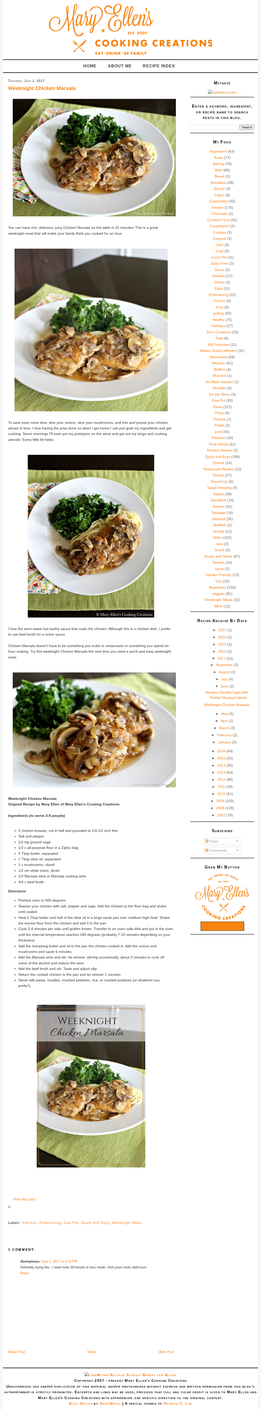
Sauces (219, 506)
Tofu (218, 581)
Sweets (218, 562)
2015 (221, 758)
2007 (221, 815)
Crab (220, 251)
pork (218, 432)
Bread (219, 176)
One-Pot (71, 1223)
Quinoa (218, 463)
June (224, 686)
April (225, 721)
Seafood (218, 519)
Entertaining (50, 1223)
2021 (222, 630)
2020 (222, 637)
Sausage (218, 513)
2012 (221, 779)
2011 (221, 787)
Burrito (219, 189)
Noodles (219, 388)
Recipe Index (159, 66)
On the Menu (219, 394)
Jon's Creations (218, 332)
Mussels (219, 375)
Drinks (219, 282)
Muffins (219, 369)
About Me (120, 66)
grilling (218, 313)
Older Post (166, 1352)
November (225, 665)
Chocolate (219, 214)
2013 (221, 772)
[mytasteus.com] (222, 92)
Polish (219, 425)
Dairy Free (219, 263)
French (219, 301)
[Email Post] (8, 1215)
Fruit (219, 307)
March (224, 728)
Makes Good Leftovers (218, 351)
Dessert (218, 276)
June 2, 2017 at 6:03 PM (59, 1261)
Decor (219, 270)
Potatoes (218, 438)
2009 (220, 801)
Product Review (219, 450)
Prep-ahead (218, 444)
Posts (213, 841)
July (225, 679)
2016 (221, 751)
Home (90, 66)
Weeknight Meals (127, 1223)
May (225, 714)
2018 (222, 651)
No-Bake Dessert (219, 382)
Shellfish (219, 525)
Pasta (217, 407)
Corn (220, 245)
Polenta (219, 419)
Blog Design (81, 1403)
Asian (218, 158)
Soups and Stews (218, 556)
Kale (219, 338)
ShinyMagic (110, 1403)
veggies (218, 594)
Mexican (218, 363)
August (225, 672)
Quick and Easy (95, 1223)
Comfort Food (218, 220)
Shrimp (218, 531)
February (225, 735)
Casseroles (219, 201)
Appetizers (218, 151)
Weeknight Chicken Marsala (42, 88)
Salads (218, 494)
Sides (217, 537)
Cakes (219, 195)
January (225, 742)
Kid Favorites (218, 344)
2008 (220, 808)
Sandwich (218, 500)
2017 (221, 658)
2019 (222, 644)
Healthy (218, 320)
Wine (218, 606)
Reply (24, 1273)
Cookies (219, 232)
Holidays (218, 326)
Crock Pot (219, 257)
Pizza (219, 413)
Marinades (218, 357)
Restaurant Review (218, 469)
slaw (219, 544)
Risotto (218, 475)
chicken (29, 1223)
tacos (219, 569)
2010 (221, 794)
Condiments (219, 226)
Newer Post (16, 1352)
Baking (218, 164)
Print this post (24, 1199)
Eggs (219, 288)
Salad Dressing (219, 488)
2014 (221, 765)
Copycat (219, 238)
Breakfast (218, 183)
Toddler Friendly (218, 575)
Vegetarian (217, 587)
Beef (218, 170)
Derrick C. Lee (178, 1403)
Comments (217, 850)
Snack (220, 550)
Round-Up (219, 481)
